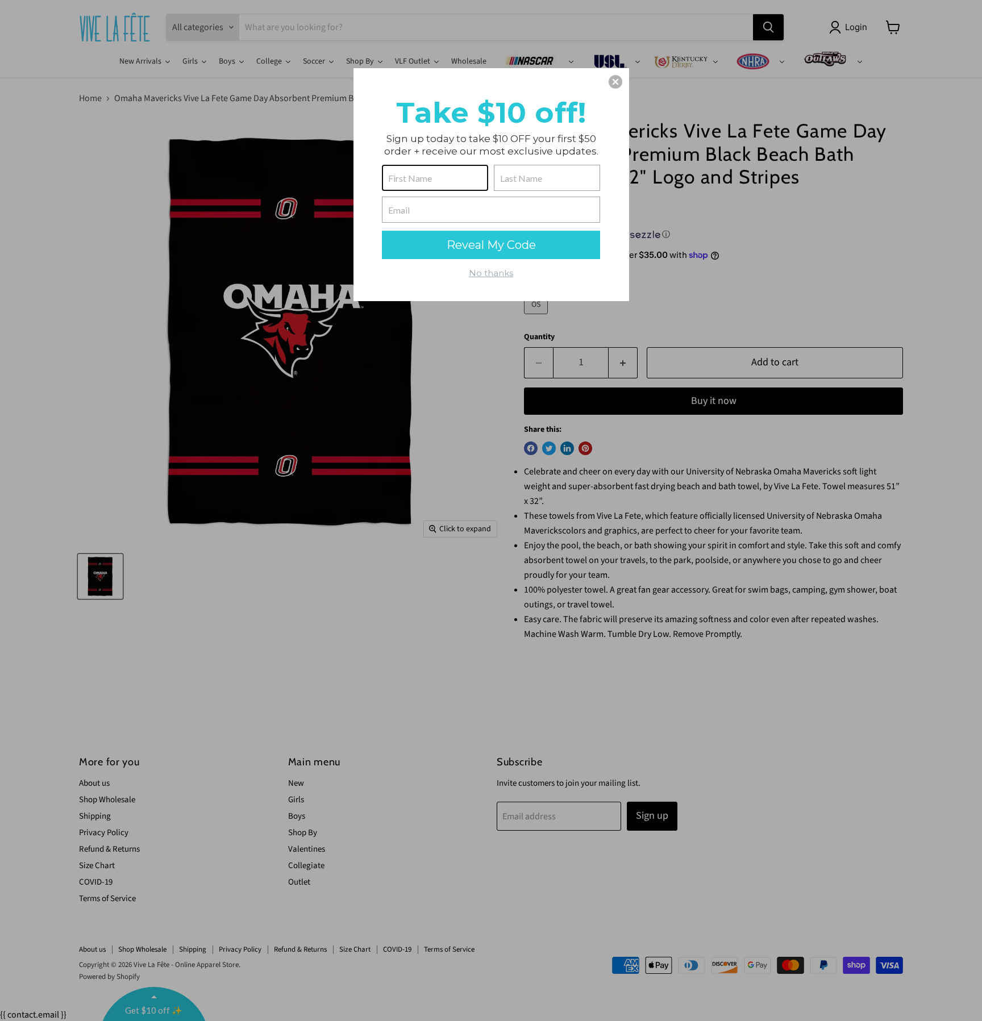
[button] (615, 82)
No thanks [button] (491, 273)
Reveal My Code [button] (491, 245)
